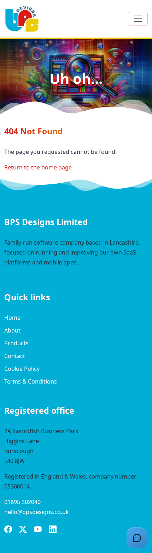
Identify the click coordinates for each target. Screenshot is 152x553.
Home (12, 318)
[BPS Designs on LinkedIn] (53, 530)
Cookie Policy (22, 369)
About (12, 330)
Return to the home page (38, 167)
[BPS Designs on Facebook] (8, 530)
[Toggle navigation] (138, 19)
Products (16, 343)
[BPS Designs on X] (23, 530)
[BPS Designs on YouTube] (38, 530)
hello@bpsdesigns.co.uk (36, 512)
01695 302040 (22, 502)
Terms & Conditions (30, 381)
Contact (14, 356)
